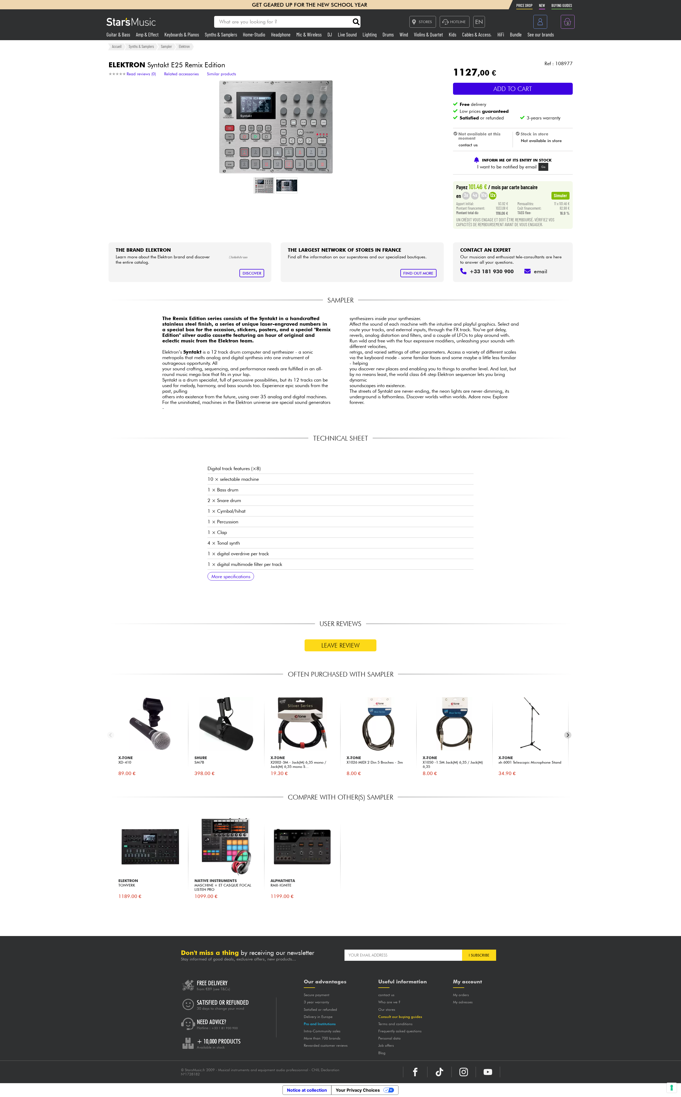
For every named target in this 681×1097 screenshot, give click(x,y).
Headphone (281, 34)
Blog (381, 1053)
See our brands (541, 34)
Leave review (340, 645)
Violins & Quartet (429, 34)
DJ (330, 34)
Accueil (117, 46)
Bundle (516, 34)
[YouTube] (488, 1072)
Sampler (166, 46)
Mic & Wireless (309, 34)
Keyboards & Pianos (182, 34)
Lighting (370, 34)
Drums (389, 34)
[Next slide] (567, 735)
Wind (404, 34)
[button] (264, 185)
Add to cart (512, 89)
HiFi (501, 34)
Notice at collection (307, 1090)
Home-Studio (254, 34)
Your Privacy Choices (358, 1090)
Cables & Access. (477, 34)
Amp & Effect (148, 34)
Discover (252, 273)
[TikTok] (439, 1072)
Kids (453, 34)
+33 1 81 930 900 (224, 1028)
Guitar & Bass (118, 34)
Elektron (184, 46)
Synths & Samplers (221, 34)
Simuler (560, 195)
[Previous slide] (110, 735)
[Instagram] (464, 1072)
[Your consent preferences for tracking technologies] (672, 1088)
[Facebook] (415, 1072)
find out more (418, 273)
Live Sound (348, 34)
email (540, 271)
